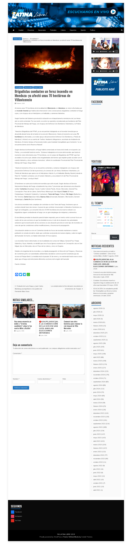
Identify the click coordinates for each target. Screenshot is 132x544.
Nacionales (42, 30)
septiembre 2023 (99, 424)
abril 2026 (96, 319)
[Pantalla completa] (117, 52)
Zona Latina (38, 87)
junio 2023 (97, 434)
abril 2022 (96, 480)
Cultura (63, 30)
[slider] (103, 51)
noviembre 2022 (99, 459)
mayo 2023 (97, 438)
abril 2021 (96, 490)
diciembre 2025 (98, 333)
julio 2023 (96, 431)
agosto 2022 (97, 466)
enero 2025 (97, 368)
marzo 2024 (97, 403)
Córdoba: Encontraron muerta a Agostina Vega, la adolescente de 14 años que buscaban (106, 282)
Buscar (93, 233)
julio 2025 (96, 347)
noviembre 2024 (99, 375)
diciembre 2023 (98, 413)
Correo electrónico (44, 379)
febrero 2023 (98, 448)
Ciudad (21, 30)
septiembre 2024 (99, 382)
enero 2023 (97, 452)
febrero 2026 (98, 326)
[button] (105, 46)
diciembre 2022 (98, 455)
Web (64, 379)
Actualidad (19, 87)
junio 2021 (97, 486)
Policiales (53, 30)
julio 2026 (96, 312)
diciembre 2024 (98, 371)
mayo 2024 (97, 396)
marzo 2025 (97, 361)
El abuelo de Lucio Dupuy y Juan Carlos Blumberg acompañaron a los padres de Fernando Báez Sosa (29, 288)
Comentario (17, 353)
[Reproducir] (94, 52)
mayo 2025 (97, 354)
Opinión (83, 30)
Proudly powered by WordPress (51, 537)
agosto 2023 (97, 427)
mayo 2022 (97, 476)
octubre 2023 (98, 420)
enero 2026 (97, 329)
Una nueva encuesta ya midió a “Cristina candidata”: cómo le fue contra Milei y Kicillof (23, 325)
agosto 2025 (97, 343)
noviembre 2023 (99, 417)
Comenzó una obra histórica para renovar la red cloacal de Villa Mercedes (73, 325)
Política (92, 30)
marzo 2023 (97, 445)
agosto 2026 (97, 308)
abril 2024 (96, 399)
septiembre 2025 (99, 340)
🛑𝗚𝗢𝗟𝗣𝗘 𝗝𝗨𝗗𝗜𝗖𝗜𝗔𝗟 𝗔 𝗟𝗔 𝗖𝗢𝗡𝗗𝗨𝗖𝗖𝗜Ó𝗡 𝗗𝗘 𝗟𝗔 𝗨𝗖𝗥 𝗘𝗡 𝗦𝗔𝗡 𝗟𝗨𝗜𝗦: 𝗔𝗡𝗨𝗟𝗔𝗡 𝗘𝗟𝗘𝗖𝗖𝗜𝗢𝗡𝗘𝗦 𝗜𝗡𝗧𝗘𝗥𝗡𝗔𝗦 (48, 327)
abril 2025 (96, 357)
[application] (105, 45)
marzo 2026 (97, 322)
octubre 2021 (98, 483)
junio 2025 (97, 350)
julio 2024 (96, 389)
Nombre (16, 379)
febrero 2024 (98, 406)
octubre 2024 (98, 378)
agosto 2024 (97, 385)
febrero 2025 (98, 364)
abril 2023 (96, 441)
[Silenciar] (114, 52)
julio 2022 (96, 469)
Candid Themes (86, 537)
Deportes (73, 30)
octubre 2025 (98, 336)
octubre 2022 (98, 462)
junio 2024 (97, 392)
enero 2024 (97, 410)
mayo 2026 (97, 315)
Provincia (31, 30)
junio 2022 (97, 473)
